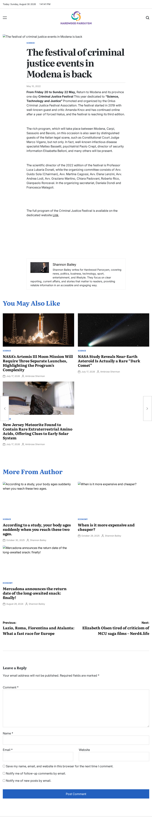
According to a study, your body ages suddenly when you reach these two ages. (37, 529)
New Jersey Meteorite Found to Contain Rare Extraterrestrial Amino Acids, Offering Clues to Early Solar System (37, 431)
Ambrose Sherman (35, 376)
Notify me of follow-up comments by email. (36, 773)
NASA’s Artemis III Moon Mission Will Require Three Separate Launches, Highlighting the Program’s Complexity (38, 362)
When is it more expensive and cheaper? (106, 527)
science (31, 43)
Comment (11, 687)
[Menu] (5, 17)
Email (8, 750)
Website (84, 750)
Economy (83, 519)
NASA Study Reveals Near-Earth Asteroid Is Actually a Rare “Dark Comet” (109, 360)
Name (8, 733)
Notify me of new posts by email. (28, 780)
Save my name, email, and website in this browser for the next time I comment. (59, 766)
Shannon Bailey (38, 540)
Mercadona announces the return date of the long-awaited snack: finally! (35, 593)
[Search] (147, 17)
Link (55, 215)
